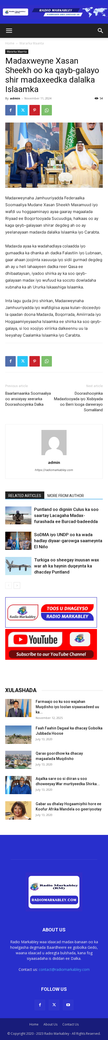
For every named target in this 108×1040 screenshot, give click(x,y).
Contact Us (70, 1024)
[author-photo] (54, 455)
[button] (9, 31)
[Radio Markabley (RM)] (54, 12)
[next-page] (17, 585)
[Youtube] (68, 1005)
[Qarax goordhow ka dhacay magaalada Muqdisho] (18, 760)
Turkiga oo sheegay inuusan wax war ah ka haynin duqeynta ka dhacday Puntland (66, 566)
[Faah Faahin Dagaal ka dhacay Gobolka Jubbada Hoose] (18, 735)
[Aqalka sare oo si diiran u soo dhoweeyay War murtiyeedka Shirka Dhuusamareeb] (18, 785)
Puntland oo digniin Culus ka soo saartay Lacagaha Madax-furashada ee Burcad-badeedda (66, 515)
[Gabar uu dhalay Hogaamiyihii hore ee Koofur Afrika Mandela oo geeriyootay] (18, 810)
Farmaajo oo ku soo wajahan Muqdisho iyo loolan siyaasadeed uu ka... (67, 706)
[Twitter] (22, 110)
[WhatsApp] (46, 110)
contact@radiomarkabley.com (64, 969)
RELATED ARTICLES (24, 496)
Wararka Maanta (31, 43)
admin (15, 98)
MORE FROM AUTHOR (65, 496)
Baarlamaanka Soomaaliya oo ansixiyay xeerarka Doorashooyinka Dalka (28, 399)
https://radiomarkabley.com (54, 470)
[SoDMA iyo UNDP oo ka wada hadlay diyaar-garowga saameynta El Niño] (18, 541)
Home (9, 43)
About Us (50, 1024)
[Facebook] (10, 110)
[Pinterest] (34, 110)
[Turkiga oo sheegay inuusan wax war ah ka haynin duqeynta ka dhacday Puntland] (18, 566)
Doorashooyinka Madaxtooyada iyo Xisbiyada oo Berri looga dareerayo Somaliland (78, 401)
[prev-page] (8, 585)
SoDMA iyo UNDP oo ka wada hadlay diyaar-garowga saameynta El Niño (68, 540)
